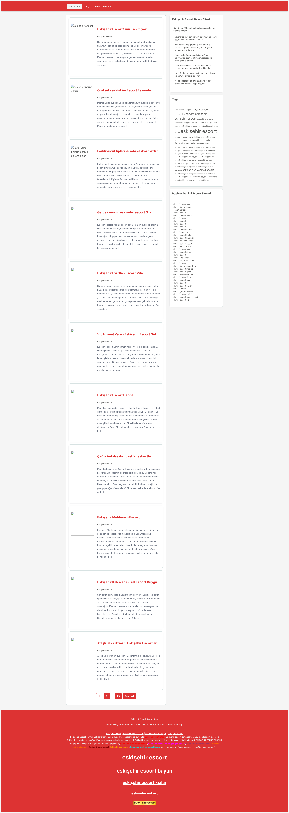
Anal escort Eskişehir (183, 110)
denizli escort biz (181, 300)
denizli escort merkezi (183, 269)
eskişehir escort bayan (184, 137)
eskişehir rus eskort (188, 160)
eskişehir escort (198, 131)
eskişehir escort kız (183, 140)
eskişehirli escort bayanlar (186, 154)
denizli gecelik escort (183, 240)
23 (118, 696)
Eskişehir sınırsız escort (193, 163)
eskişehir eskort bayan (184, 147)
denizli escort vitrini (182, 294)
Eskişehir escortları (185, 143)
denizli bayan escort (182, 207)
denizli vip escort (181, 257)
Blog (87, 6)
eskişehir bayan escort (194, 126)
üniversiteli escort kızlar (199, 180)
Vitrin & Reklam (102, 6)
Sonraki (129, 696)
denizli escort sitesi (182, 252)
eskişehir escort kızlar (201, 140)
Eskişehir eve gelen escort (186, 150)
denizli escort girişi (182, 271)
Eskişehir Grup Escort (206, 150)
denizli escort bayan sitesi (185, 297)
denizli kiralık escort (182, 246)
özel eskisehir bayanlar (198, 177)
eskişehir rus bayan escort (191, 157)
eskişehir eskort (203, 144)
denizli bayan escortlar (184, 260)
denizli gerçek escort (183, 291)
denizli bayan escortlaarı (184, 266)
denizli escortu (180, 226)
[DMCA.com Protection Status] (144, 804)
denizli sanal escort (182, 232)
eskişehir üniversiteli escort (198, 169)
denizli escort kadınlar (183, 238)
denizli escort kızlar (182, 235)
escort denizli (179, 210)
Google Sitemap (175, 733)
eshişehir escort (185, 118)
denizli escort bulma (182, 280)
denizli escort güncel (183, 274)
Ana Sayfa (74, 6)
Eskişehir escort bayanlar (205, 137)
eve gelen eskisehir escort (200, 174)
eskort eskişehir (181, 174)
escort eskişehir (196, 114)
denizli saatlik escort (183, 243)
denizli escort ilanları (183, 229)
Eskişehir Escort (104, 36)
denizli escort (179, 212)
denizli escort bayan (182, 204)
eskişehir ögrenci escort (190, 167)
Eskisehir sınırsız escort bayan (195, 123)
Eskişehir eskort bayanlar (205, 147)
